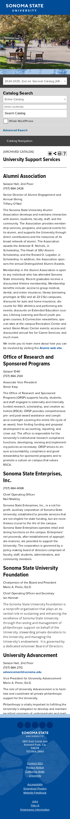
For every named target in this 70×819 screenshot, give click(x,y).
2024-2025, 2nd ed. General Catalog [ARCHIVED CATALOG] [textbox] (36, 81)
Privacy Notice (35, 767)
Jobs (35, 801)
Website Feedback (34, 792)
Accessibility (35, 784)
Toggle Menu (64, 7)
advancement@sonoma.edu (22, 672)
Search (56, 8)
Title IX (35, 805)
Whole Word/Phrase (21, 121)
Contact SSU (35, 763)
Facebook (20, 725)
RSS (49, 725)
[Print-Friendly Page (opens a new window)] (60, 153)
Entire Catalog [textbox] (14, 99)
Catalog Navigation (19, 141)
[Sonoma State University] (24, 14)
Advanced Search (15, 130)
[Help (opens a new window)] (65, 153)
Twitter (27, 725)
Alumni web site (51, 348)
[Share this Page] (55, 153)
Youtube (42, 725)
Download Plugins (35, 788)
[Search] (63, 113)
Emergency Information (34, 809)
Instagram (35, 725)
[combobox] (35, 81)
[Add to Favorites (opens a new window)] (50, 153)
